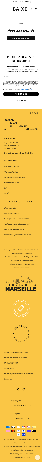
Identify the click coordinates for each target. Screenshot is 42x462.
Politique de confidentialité (16, 219)
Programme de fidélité (25, 202)
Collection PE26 (11, 166)
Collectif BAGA (11, 363)
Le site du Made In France (15, 357)
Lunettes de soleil (11, 182)
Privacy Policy (24, 89)
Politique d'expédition (14, 229)
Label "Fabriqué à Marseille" (16, 352)
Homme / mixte (11, 172)
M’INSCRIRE (21, 94)
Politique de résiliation (22, 268)
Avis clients (8, 202)
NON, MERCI (21, 100)
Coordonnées (10, 208)
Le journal (8, 379)
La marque (9, 368)
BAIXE (12, 250)
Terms (30, 89)
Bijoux (7, 188)
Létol (6, 193)
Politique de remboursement (17, 224)
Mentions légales (11, 213)
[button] (5, 9)
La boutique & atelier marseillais (18, 373)
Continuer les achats (21, 38)
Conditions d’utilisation (13, 257)
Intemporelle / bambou (14, 177)
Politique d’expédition (32, 257)
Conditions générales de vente (18, 235)
